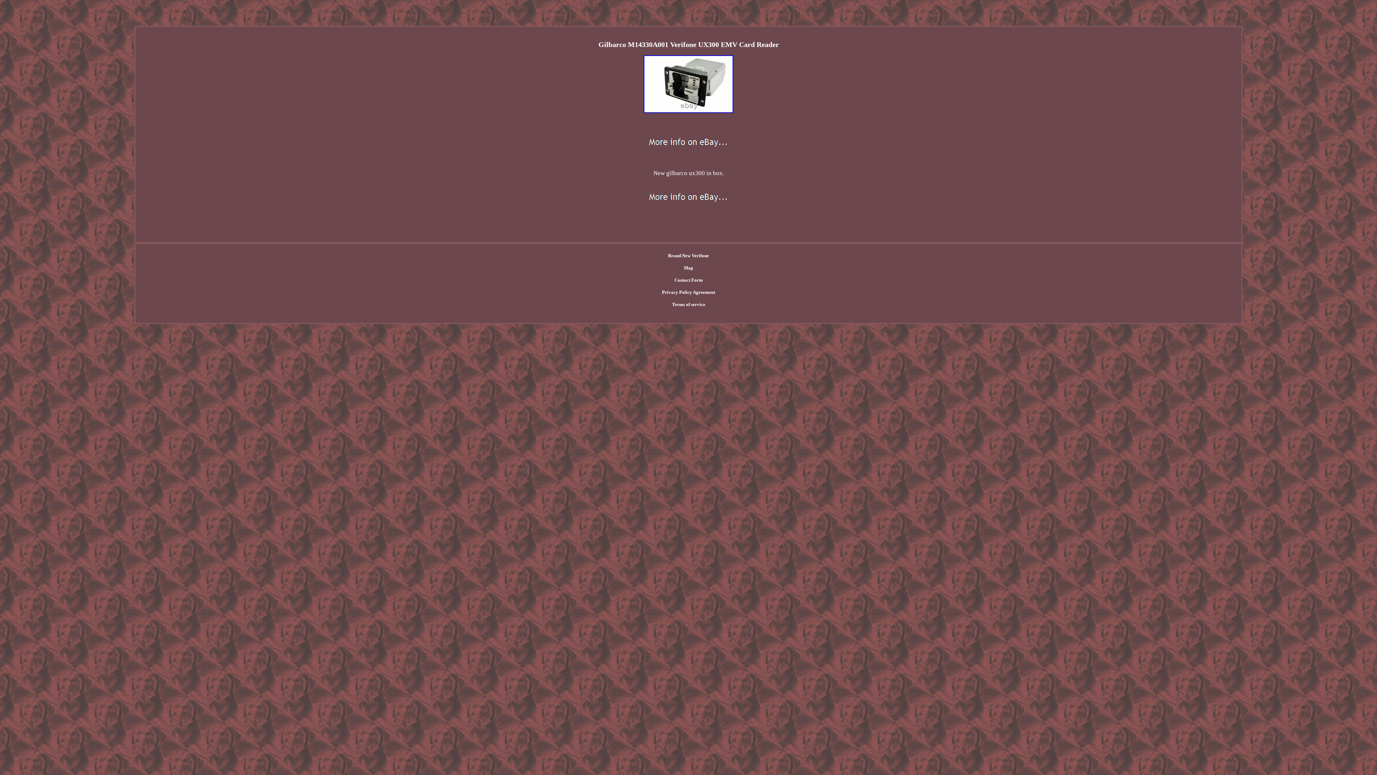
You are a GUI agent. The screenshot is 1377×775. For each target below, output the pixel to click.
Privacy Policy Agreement (688, 292)
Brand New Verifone (688, 255)
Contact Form (689, 280)
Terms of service (688, 304)
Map (688, 268)
